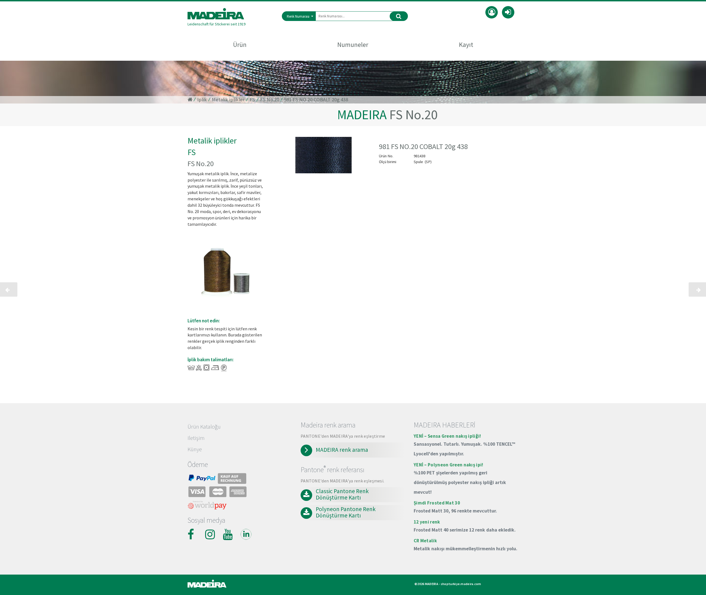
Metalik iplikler (228, 99)
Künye (195, 449)
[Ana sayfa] (216, 13)
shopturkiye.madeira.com (461, 584)
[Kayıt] (491, 11)
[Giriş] (508, 11)
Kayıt (466, 44)
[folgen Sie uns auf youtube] (228, 534)
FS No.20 (269, 99)
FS (252, 99)
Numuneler (352, 44)
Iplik (202, 99)
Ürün (240, 44)
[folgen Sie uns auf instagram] (210, 534)
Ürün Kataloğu (204, 426)
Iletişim (196, 438)
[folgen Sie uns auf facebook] (193, 534)
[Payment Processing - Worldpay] (207, 506)
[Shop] (190, 99)
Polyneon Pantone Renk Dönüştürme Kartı (346, 512)
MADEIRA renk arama (342, 450)
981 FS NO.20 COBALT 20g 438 (316, 99)
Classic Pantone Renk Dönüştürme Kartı (342, 494)
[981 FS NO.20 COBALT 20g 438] (324, 156)
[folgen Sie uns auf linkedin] (246, 534)
